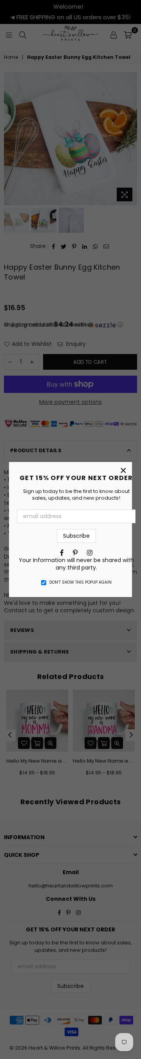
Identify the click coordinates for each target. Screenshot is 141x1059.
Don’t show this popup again (80, 582)
